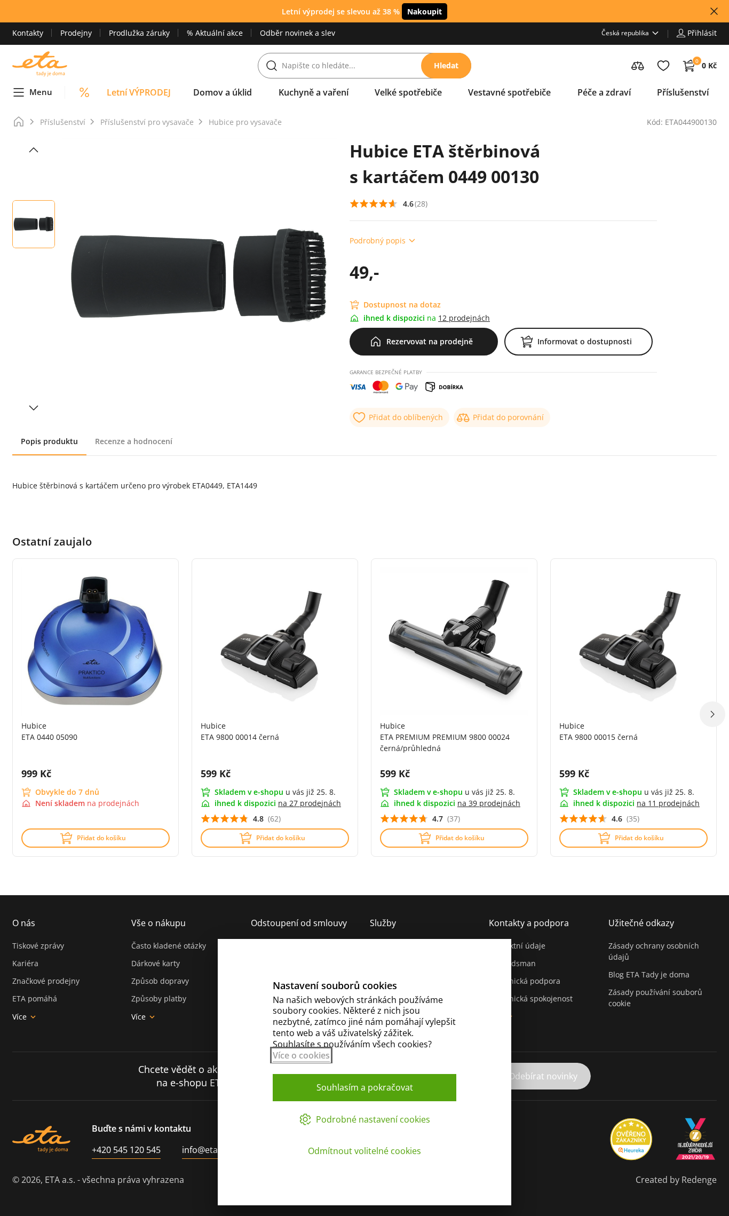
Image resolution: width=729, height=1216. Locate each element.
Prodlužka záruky (139, 33)
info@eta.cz (205, 1150)
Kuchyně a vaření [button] (313, 92)
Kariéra (25, 963)
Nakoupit (424, 11)
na (309, 803)
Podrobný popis (378, 240)
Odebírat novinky (543, 1076)
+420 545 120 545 (126, 1150)
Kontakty (27, 33)
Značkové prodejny (46, 981)
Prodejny (76, 33)
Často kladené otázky (168, 946)
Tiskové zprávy (38, 946)
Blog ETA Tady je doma (649, 974)
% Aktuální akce (215, 33)
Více (19, 1017)
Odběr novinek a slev (297, 33)
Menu (40, 91)
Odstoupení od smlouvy (299, 923)
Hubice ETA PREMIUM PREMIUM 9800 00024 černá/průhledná (445, 737)
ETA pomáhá (34, 998)
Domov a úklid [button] (222, 92)
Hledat (446, 65)
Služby (383, 923)
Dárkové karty (155, 963)
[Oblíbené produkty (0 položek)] (663, 65)
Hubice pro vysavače (245, 122)
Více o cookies (301, 1055)
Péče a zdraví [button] (604, 92)
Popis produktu (49, 441)
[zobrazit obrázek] (33, 150)
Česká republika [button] (625, 32)
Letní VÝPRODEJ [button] (139, 92)
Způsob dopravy (160, 981)
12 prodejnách (464, 318)
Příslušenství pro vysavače (147, 122)
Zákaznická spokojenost (531, 998)
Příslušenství (62, 122)
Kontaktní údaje (517, 946)
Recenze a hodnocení (133, 441)
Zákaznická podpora (524, 981)
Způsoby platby (158, 998)
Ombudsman (512, 963)
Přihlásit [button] (702, 33)
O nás (23, 923)
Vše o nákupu (158, 923)
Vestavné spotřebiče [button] (509, 92)
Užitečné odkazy (641, 923)
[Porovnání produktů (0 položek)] (637, 65)
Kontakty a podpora (529, 923)
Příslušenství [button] (683, 92)
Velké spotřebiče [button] (408, 92)
